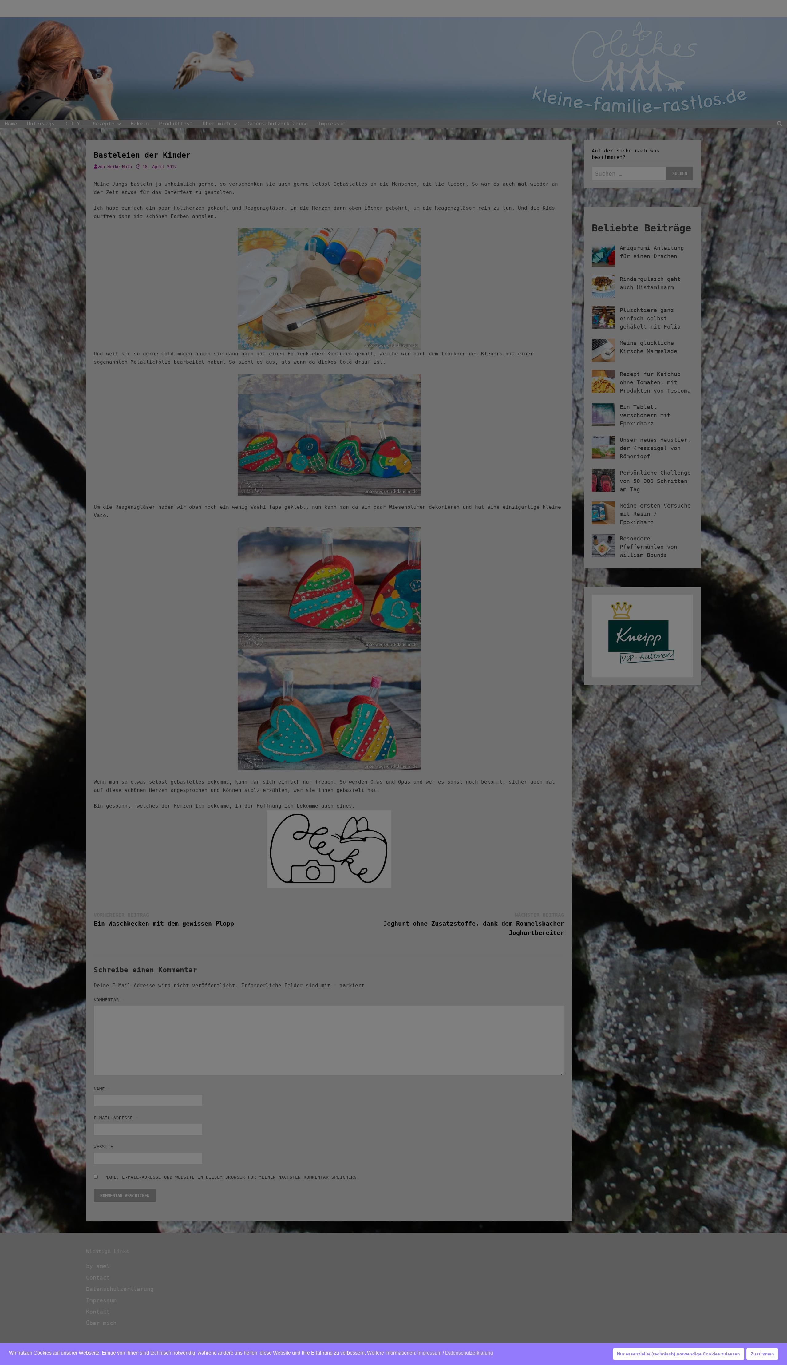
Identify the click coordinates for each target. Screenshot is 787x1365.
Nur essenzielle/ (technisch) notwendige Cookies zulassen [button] (678, 1353)
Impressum (429, 1352)
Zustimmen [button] (762, 1353)
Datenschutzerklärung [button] (469, 1352)
